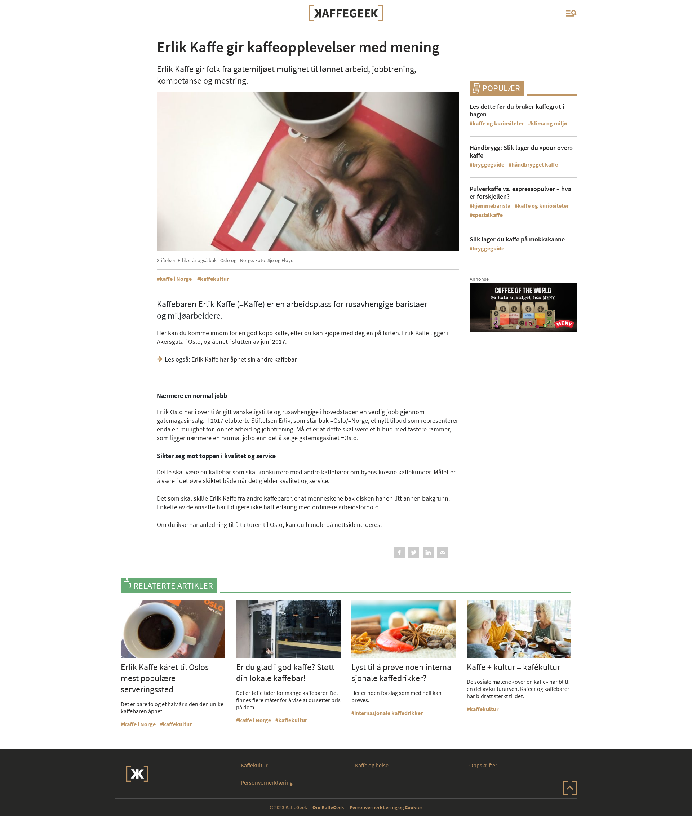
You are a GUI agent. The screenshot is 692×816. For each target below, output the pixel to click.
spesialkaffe (488, 214)
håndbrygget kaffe (534, 164)
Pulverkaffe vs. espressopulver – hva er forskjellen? (520, 192)
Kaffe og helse (372, 765)
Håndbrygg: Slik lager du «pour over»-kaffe (522, 151)
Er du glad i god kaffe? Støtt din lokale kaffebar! (285, 672)
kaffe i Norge (176, 278)
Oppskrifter (483, 765)
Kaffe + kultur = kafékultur (513, 667)
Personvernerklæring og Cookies (386, 807)
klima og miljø (549, 123)
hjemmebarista (491, 205)
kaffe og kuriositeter (498, 123)
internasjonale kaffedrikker (388, 713)
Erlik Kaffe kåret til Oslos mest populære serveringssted (165, 678)
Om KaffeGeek (328, 807)
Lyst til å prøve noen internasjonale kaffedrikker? (402, 672)
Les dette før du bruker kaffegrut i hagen (517, 110)
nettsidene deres (357, 524)
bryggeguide (488, 164)
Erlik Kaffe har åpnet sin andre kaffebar (244, 359)
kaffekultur (214, 278)
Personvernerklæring (267, 782)
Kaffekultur (254, 765)
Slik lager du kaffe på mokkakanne (517, 239)
